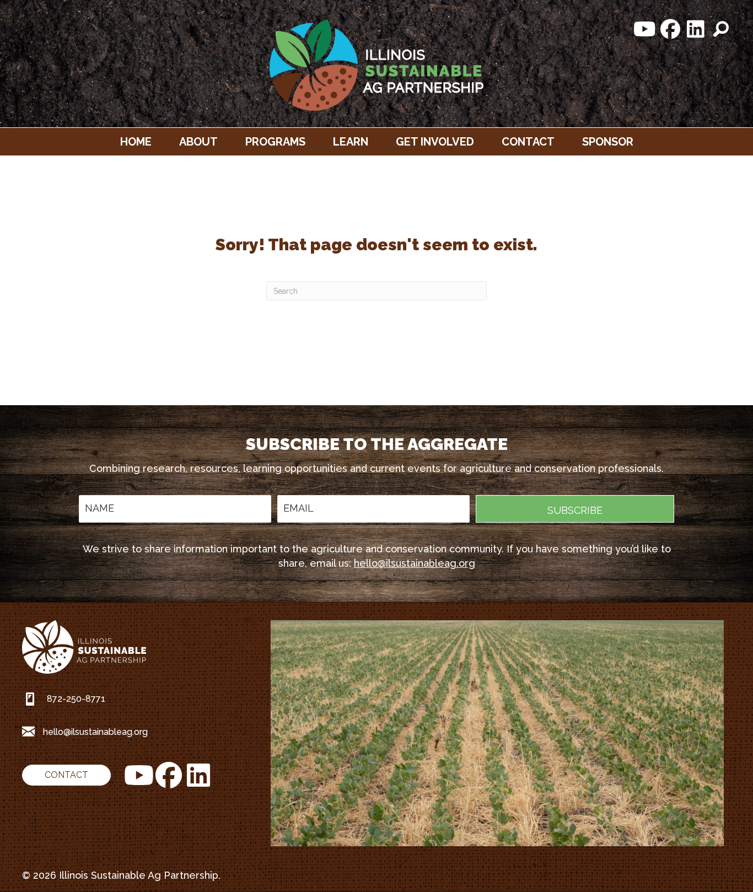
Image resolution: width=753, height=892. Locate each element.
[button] (645, 29)
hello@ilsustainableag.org (414, 563)
